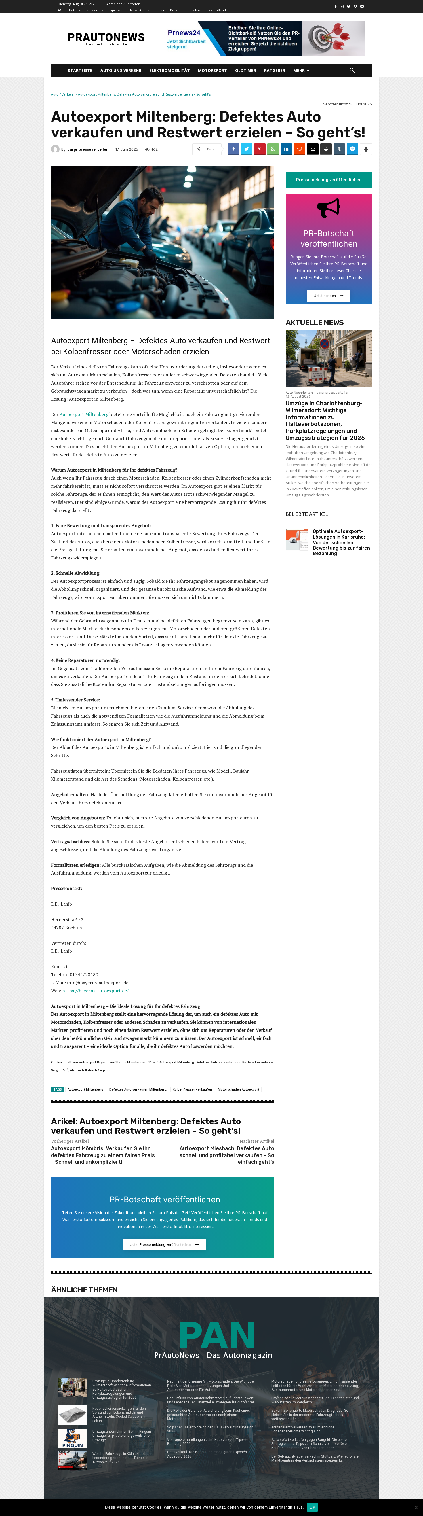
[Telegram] (352, 149)
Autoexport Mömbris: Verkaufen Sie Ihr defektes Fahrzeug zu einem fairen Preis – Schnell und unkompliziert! (103, 1155)
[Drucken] (326, 149)
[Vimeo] (355, 6)
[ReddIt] (299, 149)
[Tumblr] (339, 149)
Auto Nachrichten (299, 392)
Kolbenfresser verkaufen (192, 1089)
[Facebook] (335, 6)
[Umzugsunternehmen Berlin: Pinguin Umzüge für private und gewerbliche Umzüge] (72, 1438)
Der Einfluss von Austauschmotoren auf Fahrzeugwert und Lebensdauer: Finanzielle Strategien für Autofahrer (210, 1400)
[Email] (313, 149)
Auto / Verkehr (62, 94)
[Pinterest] (260, 149)
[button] (352, 70)
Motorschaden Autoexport (238, 1089)
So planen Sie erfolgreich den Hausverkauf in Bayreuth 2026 (210, 1429)
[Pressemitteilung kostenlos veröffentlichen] (264, 38)
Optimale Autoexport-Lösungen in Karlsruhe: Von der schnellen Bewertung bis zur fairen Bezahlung (341, 542)
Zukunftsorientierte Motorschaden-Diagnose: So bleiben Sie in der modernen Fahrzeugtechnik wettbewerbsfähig (309, 1415)
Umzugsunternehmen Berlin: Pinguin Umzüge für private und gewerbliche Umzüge (121, 1436)
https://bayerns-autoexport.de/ (95, 990)
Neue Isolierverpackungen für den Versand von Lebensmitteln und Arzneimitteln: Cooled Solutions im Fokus (120, 1415)
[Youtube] (362, 6)
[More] (366, 149)
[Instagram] (342, 6)
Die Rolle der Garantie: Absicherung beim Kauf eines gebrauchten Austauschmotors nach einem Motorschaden (208, 1415)
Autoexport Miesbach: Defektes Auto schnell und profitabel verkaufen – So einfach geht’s (227, 1155)
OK (312, 1507)
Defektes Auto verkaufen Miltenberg (138, 1089)
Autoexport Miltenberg (84, 414)
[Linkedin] (286, 149)
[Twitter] (349, 6)
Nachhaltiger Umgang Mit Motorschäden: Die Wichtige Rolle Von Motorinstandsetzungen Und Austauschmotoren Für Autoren (210, 1385)
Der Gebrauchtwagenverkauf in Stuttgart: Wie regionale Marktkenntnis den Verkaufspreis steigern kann (315, 1458)
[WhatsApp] (273, 149)
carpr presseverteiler (87, 149)
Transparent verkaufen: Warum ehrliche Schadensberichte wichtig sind (302, 1429)
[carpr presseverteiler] (56, 149)
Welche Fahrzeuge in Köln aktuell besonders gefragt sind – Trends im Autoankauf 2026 (121, 1458)
